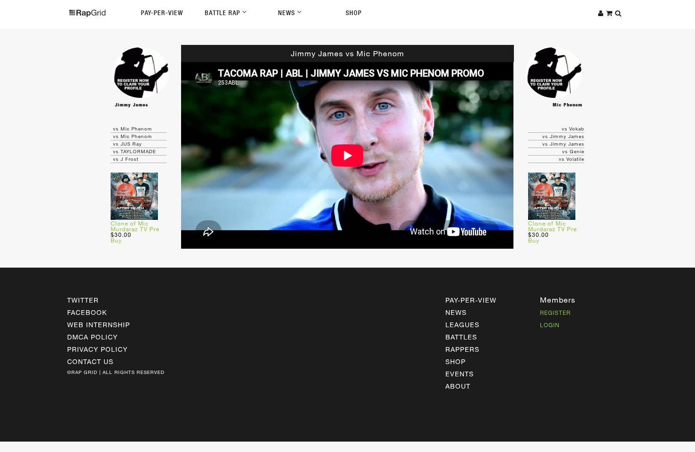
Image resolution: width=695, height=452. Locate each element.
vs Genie (573, 151)
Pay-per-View (470, 300)
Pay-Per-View (162, 13)
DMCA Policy (92, 337)
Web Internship (98, 325)
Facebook (87, 312)
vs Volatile (571, 159)
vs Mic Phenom (132, 128)
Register (555, 312)
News (287, 13)
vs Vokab (573, 128)
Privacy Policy (97, 349)
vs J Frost (126, 159)
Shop (354, 13)
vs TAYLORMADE (134, 151)
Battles (461, 337)
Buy (116, 240)
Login (550, 325)
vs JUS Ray (127, 144)
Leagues (462, 325)
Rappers (462, 349)
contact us (90, 361)
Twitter (83, 300)
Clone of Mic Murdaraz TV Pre (135, 226)
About (457, 386)
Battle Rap (223, 13)
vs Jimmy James (563, 136)
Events (459, 374)
